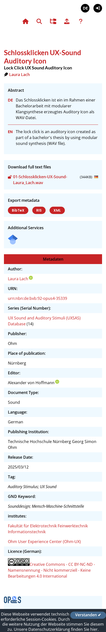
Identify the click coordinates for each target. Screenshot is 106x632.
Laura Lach (19, 74)
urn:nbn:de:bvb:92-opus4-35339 (37, 298)
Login (97, 8)
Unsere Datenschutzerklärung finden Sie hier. (56, 629)
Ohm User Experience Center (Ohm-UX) (44, 541)
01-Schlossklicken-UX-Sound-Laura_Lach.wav (40, 179)
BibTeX (18, 210)
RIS (39, 210)
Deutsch (85, 8)
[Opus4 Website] (12, 601)
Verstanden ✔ (88, 615)
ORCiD (31, 278)
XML (57, 210)
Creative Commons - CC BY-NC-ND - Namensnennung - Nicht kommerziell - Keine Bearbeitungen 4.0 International (51, 570)
